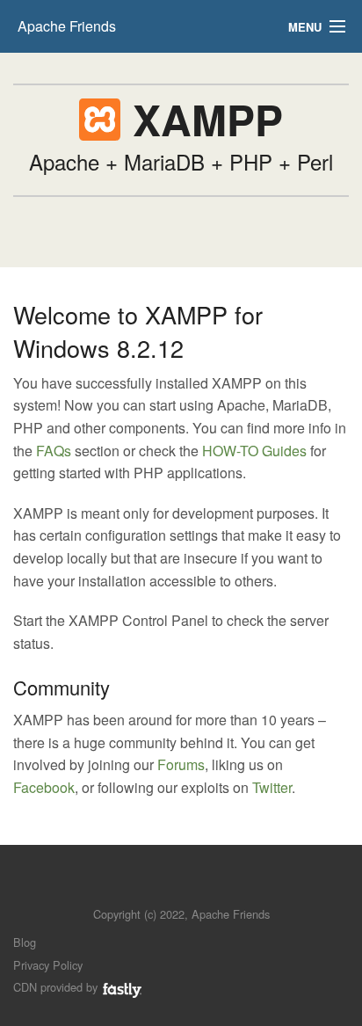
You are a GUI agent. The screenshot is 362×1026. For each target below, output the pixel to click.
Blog (24, 942)
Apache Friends (67, 26)
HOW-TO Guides (254, 450)
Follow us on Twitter (164, 888)
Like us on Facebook (194, 888)
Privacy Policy (48, 965)
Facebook (44, 787)
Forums (181, 764)
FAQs (53, 450)
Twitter (272, 787)
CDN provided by (57, 987)
